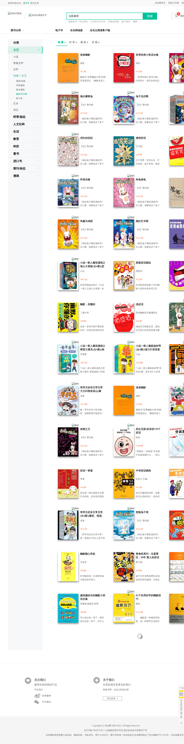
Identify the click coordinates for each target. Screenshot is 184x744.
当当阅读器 (76, 30)
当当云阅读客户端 (100, 30)
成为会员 (34, 3)
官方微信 (46, 702)
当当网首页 (160, 3)
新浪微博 (46, 695)
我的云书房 (173, 3)
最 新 (83, 42)
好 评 (72, 42)
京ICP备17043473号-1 (94, 730)
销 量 (61, 42)
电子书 (59, 30)
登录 (27, 3)
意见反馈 (111, 698)
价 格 (95, 42)
